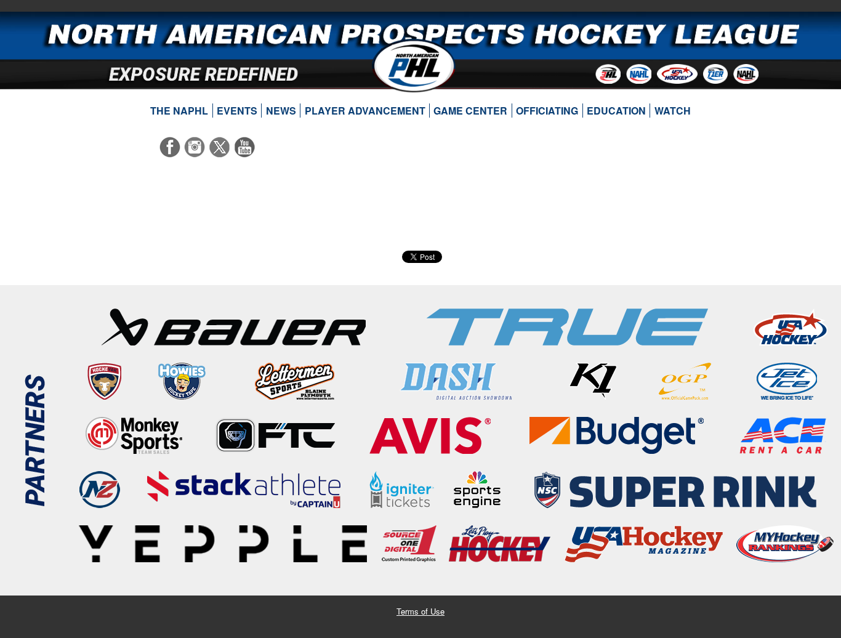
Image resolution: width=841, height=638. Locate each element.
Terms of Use (420, 611)
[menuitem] (179, 111)
